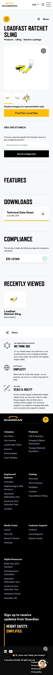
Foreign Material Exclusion (37, 449)
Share (46, 19)
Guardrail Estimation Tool (11, 495)
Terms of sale (36, 668)
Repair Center (36, 538)
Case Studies (10, 457)
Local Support (36, 533)
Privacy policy (36, 672)
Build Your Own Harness (11, 565)
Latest (7, 529)
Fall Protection (36, 436)
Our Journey (10, 440)
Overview (8, 481)
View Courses (35, 482)
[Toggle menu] (48, 4)
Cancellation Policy (38, 495)
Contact (8, 508)
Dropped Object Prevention (37, 442)
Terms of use (36, 665)
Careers (8, 448)
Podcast (8, 542)
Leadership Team (12, 444)
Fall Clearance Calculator (11, 572)
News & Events (11, 538)
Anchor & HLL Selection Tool (11, 503)
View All (8, 533)
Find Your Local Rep (26, 113)
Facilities (33, 487)
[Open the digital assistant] (42, 664)
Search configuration (26, 153)
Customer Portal (12, 593)
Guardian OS (10, 597)
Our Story (9, 436)
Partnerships (10, 453)
